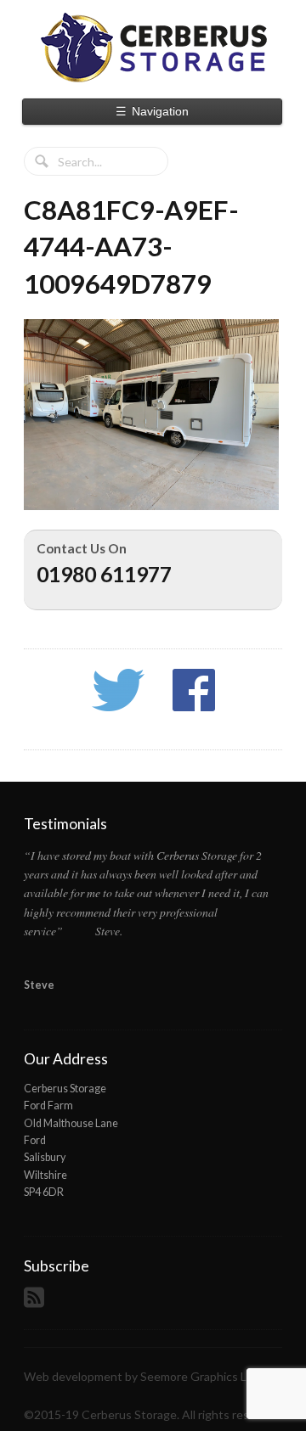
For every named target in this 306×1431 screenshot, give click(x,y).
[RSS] (36, 1302)
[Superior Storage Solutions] (153, 47)
